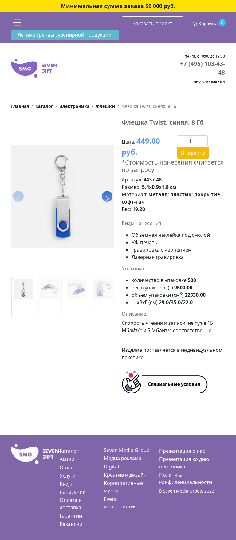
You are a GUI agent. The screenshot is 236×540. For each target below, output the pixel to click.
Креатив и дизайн (125, 474)
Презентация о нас (182, 450)
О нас (66, 467)
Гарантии (71, 515)
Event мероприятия (120, 503)
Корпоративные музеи (123, 487)
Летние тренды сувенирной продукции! (65, 34)
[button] (107, 196)
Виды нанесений (73, 488)
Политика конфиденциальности (185, 478)
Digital (111, 466)
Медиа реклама (122, 458)
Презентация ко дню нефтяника (184, 463)
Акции (67, 459)
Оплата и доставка (71, 504)
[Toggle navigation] (17, 22)
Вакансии (71, 524)
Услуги (68, 475)
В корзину (193, 152)
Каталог (69, 450)
